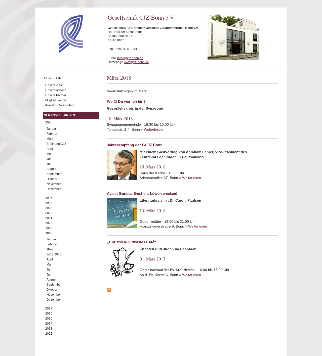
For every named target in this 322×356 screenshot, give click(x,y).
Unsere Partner (55, 95)
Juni (49, 159)
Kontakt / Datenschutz (60, 105)
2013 (48, 328)
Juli (49, 164)
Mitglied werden (56, 100)
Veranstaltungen (59, 115)
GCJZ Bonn (52, 78)
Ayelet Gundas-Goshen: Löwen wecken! (142, 193)
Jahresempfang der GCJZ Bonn (135, 145)
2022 (48, 213)
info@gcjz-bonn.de (130, 58)
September (54, 174)
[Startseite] (62, 52)
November (54, 184)
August (51, 169)
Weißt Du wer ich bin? (126, 101)
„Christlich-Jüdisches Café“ (131, 242)
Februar (52, 134)
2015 (48, 318)
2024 (48, 203)
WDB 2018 (54, 254)
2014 (48, 323)
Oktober (52, 179)
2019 (48, 228)
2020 (48, 223)
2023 (48, 208)
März (50, 139)
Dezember (54, 189)
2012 (48, 333)
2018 (48, 233)
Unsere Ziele (54, 85)
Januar (51, 128)
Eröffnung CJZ (56, 144)
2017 (48, 308)
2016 (48, 313)
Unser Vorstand (55, 90)
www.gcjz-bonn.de (136, 62)
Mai (49, 154)
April (50, 149)
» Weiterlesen (152, 129)
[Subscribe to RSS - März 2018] (192, 290)
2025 (48, 198)
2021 (48, 218)
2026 (48, 122)
